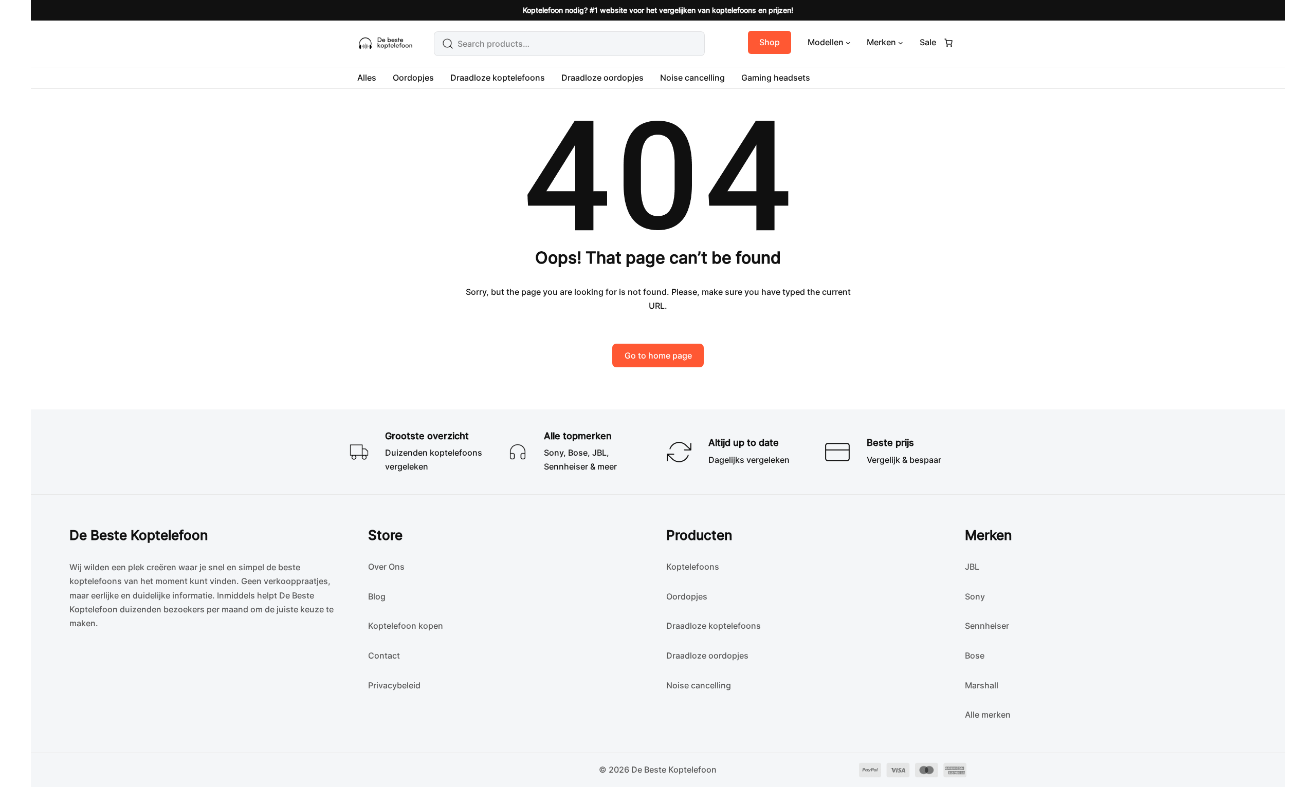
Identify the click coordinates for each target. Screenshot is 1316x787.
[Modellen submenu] (848, 42)
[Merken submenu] (900, 42)
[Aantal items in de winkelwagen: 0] (948, 42)
